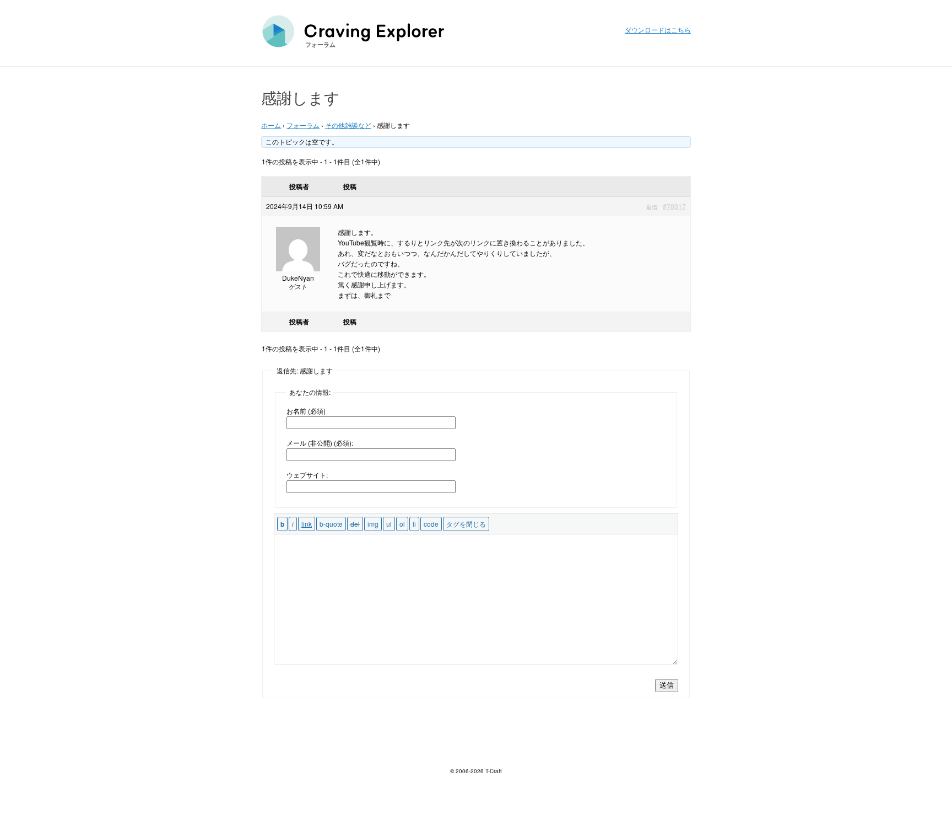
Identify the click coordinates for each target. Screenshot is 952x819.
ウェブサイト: (307, 474)
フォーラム (320, 44)
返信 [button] (651, 207)
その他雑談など (348, 125)
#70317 (674, 206)
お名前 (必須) (306, 410)
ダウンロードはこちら (658, 29)
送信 (666, 685)
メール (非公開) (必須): (319, 442)
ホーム (271, 125)
